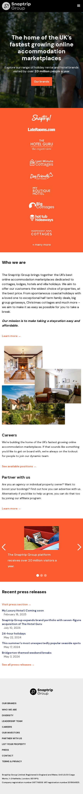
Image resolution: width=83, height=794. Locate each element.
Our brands (41, 81)
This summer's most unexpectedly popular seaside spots (41, 643)
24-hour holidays (14, 633)
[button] (79, 6)
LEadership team (12, 721)
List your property (14, 744)
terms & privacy (12, 761)
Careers (7, 726)
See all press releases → (18, 664)
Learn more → (11, 336)
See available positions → (19, 466)
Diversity (7, 715)
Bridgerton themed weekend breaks (27, 652)
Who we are (9, 709)
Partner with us (12, 738)
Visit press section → (16, 604)
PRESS (5, 749)
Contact (7, 755)
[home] (15, 6)
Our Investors (11, 732)
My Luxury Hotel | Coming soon (23, 610)
